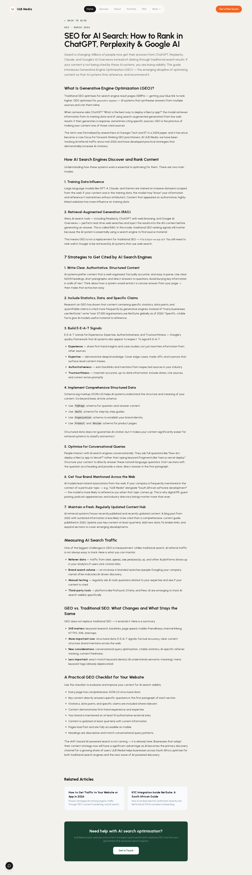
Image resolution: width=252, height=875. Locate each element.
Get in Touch (126, 850)
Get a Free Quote (228, 9)
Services (103, 9)
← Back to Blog (75, 20)
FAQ (144, 9)
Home (90, 9)
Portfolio (131, 9)
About (117, 9)
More (155, 9)
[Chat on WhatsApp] (9, 866)
